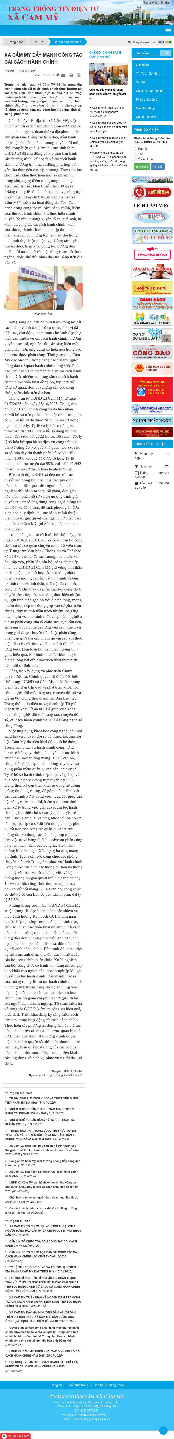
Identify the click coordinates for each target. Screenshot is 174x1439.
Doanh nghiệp (145, 108)
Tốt (140, 154)
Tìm (165, 53)
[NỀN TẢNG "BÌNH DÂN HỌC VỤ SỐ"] (152, 432)
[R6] (152, 287)
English (166, 2)
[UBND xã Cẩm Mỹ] (53, 12)
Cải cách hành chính (150, 91)
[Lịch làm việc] (152, 213)
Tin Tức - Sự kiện (147, 73)
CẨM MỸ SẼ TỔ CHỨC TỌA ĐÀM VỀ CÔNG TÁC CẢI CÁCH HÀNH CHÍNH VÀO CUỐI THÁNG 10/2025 (41, 1254)
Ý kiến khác (146, 159)
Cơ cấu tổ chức (146, 117)
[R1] (152, 179)
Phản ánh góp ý (146, 99)
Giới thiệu (142, 65)
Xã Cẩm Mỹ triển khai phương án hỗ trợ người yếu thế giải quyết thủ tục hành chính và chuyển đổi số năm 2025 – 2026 (42, 1150)
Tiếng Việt (150, 2)
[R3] (152, 234)
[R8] (152, 318)
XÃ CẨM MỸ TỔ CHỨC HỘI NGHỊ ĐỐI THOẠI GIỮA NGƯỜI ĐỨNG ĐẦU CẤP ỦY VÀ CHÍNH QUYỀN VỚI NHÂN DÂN (43, 1230)
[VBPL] (152, 271)
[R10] (152, 352)
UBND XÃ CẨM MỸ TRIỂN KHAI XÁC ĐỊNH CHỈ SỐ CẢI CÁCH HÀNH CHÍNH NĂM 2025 (42, 1353)
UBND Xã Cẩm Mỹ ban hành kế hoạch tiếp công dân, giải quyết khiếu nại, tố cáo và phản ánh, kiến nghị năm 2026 (42, 1186)
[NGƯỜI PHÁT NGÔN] (152, 420)
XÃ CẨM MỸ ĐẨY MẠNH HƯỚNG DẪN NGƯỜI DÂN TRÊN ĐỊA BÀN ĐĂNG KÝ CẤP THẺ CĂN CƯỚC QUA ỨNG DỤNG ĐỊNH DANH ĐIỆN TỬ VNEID (40, 1316)
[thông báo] (152, 253)
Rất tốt (142, 148)
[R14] (152, 409)
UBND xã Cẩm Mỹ (72, 1071)
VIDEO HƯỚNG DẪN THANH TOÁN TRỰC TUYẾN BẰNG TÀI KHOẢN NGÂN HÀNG (39, 1111)
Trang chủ (57, 1385)
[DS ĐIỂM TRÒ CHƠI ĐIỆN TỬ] (152, 303)
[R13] (152, 389)
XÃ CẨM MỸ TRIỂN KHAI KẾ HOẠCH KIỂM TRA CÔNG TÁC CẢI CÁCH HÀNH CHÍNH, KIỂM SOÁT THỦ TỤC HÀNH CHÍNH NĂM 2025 (43, 1301)
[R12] (152, 192)
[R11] (152, 368)
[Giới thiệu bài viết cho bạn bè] (63, 75)
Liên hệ (99, 1385)
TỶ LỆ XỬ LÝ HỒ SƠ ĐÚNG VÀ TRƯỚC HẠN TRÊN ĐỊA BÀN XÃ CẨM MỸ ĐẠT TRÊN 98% (40, 1269)
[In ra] (71, 75)
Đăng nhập (116, 1385)
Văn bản (141, 82)
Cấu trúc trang (78, 1385)
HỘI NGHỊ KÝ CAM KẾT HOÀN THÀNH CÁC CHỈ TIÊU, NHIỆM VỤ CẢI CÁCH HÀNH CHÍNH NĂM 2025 (42, 1364)
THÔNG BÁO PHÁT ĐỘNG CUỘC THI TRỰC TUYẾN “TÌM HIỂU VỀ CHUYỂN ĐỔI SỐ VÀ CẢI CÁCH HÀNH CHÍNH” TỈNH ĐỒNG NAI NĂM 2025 (40, 1135)
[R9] (152, 335)
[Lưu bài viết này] (79, 75)
